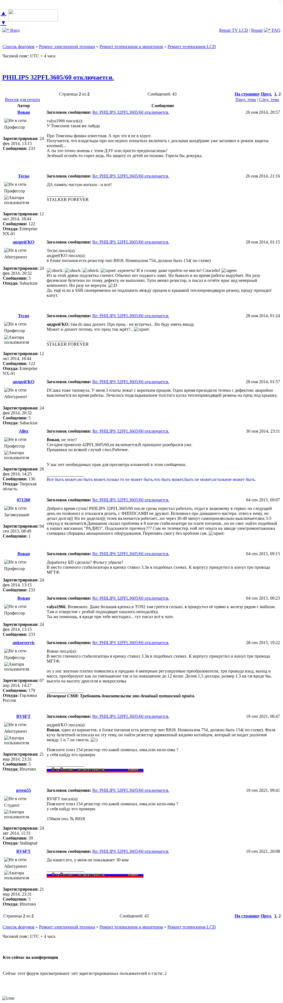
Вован (23, 112)
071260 (23, 499)
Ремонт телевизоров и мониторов (131, 46)
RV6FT (23, 716)
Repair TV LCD (233, 30)
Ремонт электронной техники (67, 46)
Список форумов (18, 46)
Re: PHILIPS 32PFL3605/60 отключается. (130, 112)
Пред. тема (245, 99)
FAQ (276, 30)
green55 (23, 790)
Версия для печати (22, 99)
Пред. (266, 94)
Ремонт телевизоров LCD (191, 46)
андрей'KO (23, 242)
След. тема (269, 99)
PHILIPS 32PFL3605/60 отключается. (58, 77)
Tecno (23, 176)
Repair (257, 30)
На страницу (247, 94)
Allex (23, 431)
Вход (14, 30)
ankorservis (24, 642)
